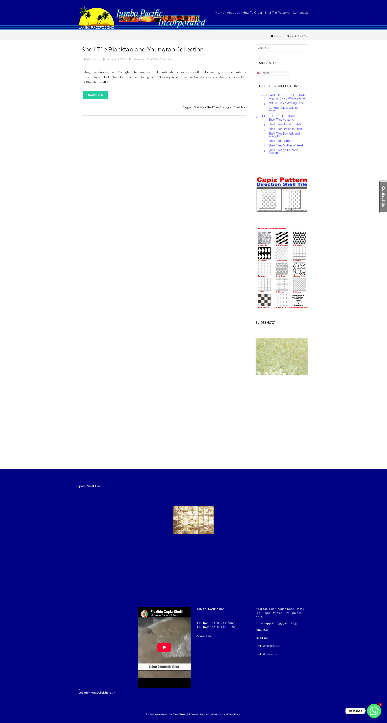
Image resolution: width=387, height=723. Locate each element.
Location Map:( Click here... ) (97, 692)
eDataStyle (233, 714)
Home (219, 13)
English (264, 72)
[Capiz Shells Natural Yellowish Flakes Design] (282, 356)
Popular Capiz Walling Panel (287, 98)
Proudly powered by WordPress (166, 714)
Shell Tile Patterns (277, 13)
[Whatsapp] (374, 711)
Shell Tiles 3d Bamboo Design (284, 151)
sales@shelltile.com (270, 646)
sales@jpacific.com (269, 654)
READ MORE (95, 94)
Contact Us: (204, 636)
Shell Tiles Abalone (281, 119)
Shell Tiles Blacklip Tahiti (285, 124)
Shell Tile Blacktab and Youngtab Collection (143, 49)
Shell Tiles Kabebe (281, 140)
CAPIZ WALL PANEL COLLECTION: (283, 94)
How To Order (252, 13)
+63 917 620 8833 (286, 623)
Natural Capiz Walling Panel (287, 103)
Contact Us (300, 13)
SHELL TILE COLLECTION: (278, 116)
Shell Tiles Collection (159, 59)
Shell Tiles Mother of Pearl (286, 145)
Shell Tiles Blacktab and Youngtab (284, 135)
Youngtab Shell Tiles (233, 107)
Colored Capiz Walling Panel (284, 109)
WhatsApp (355, 711)
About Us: (262, 629)
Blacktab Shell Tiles (206, 107)
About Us (233, 13)
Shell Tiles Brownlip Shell (285, 129)
